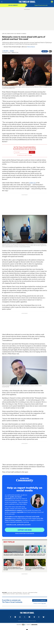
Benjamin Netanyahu (17, 592)
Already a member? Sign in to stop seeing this (24, 533)
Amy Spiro (5, 50)
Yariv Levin (25, 592)
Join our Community (13, 5)
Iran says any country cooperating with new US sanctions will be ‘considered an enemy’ (13, 554)
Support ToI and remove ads (41, 5)
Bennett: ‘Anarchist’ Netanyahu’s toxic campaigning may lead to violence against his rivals (13, 568)
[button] (52, 2)
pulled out (32, 183)
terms (31, 155)
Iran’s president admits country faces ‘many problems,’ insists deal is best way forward (35, 554)
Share (45, 51)
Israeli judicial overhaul (32, 592)
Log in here (43, 603)
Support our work (25, 530)
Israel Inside (9, 592)
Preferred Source (31, 46)
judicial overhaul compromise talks (23, 593)
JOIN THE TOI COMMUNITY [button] (39, 600)
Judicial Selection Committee (9, 593)
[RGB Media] (24, 624)
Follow (11, 50)
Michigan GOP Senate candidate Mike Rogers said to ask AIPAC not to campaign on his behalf (35, 568)
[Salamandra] (34, 624)
